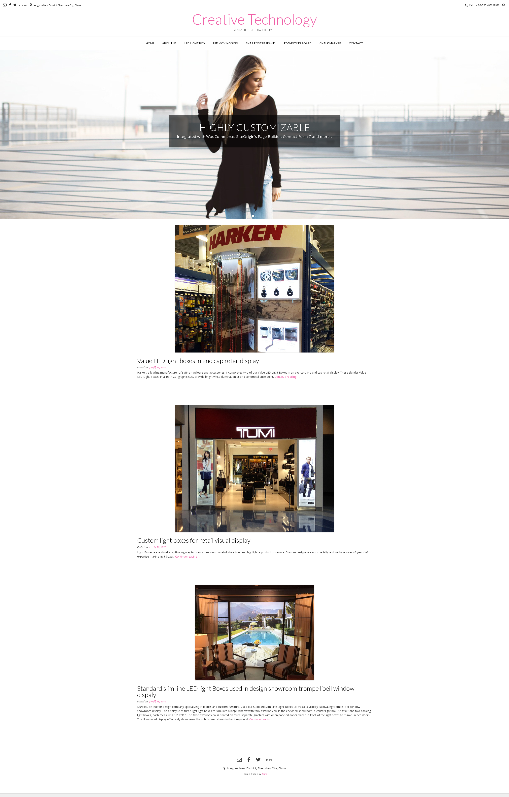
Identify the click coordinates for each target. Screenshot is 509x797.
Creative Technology (254, 19)
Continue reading (287, 377)
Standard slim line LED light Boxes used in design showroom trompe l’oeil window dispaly (246, 691)
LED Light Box (195, 43)
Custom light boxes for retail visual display (194, 540)
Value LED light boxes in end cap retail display (198, 360)
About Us (169, 43)
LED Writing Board (297, 43)
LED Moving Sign (225, 43)
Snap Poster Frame (260, 43)
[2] (256, 216)
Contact (356, 43)
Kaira (264, 773)
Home (150, 43)
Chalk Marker (330, 43)
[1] (252, 216)
